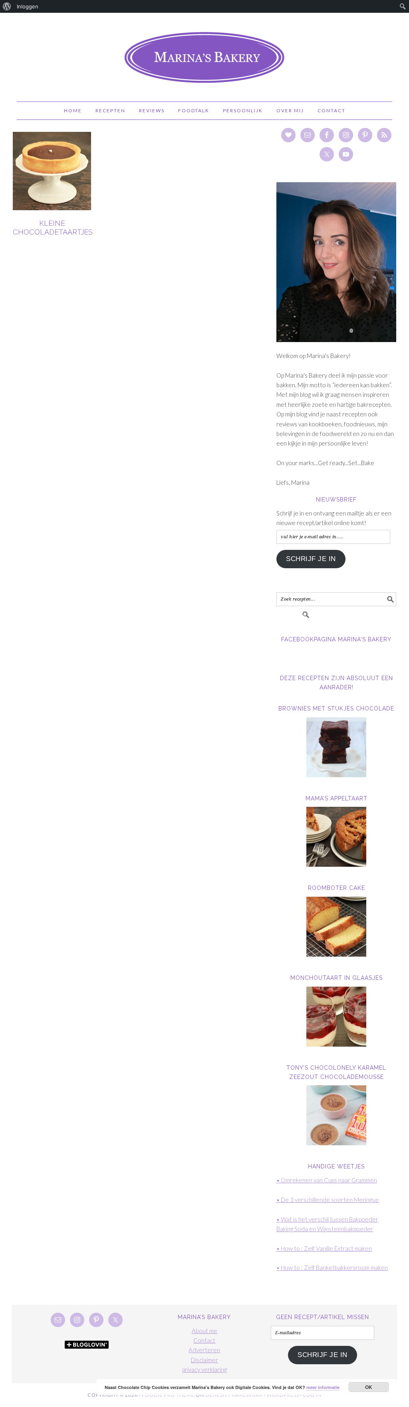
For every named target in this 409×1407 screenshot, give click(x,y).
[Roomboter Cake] (336, 927)
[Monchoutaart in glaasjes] (336, 1017)
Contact (204, 1340)
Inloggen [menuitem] (27, 6)
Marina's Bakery (204, 53)
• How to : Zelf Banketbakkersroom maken (332, 1267)
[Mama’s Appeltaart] (336, 837)
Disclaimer (204, 1359)
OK (369, 1387)
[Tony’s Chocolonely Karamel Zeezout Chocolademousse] (336, 1115)
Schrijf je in (311, 559)
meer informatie (323, 1387)
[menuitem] (7, 6)
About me (204, 1330)
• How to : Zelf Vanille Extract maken (324, 1248)
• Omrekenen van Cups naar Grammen (326, 1180)
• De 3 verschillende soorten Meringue (327, 1199)
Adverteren (204, 1349)
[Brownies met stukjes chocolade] (336, 747)
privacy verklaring (204, 1369)
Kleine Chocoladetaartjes (53, 227)
